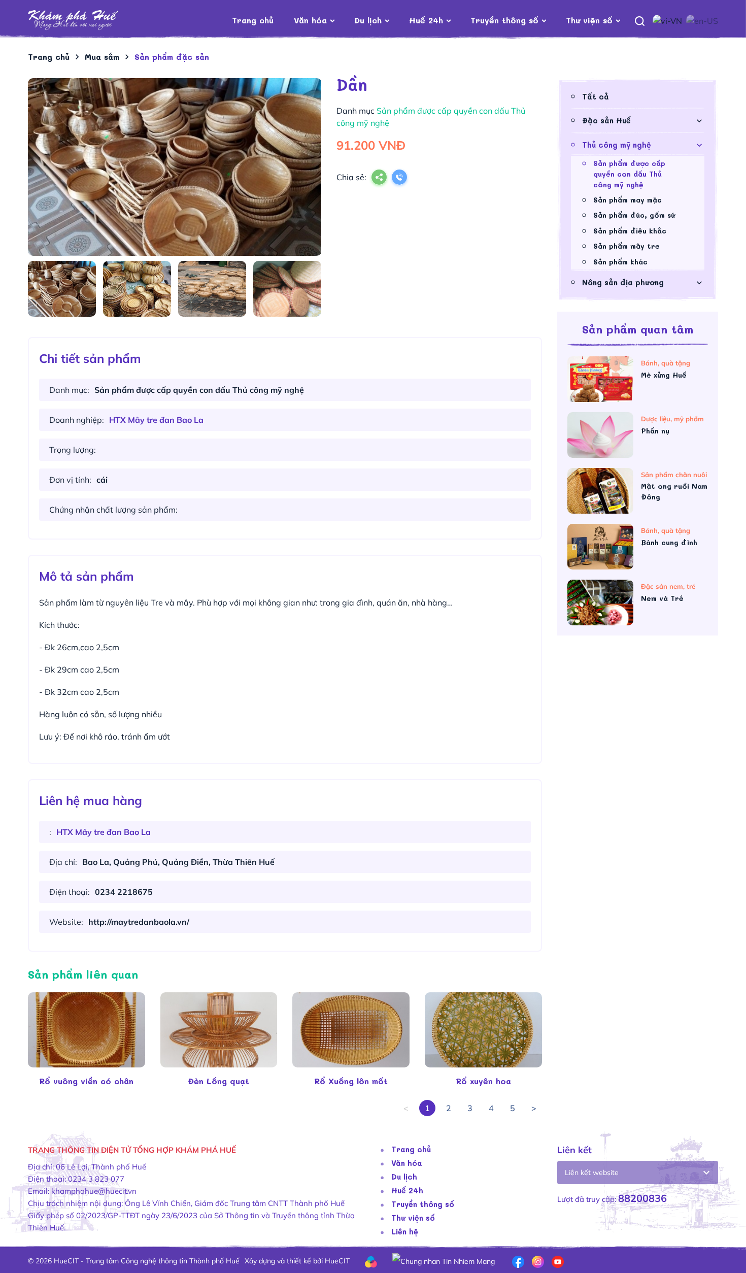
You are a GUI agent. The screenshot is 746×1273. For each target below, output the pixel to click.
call (399, 178)
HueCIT (337, 1260)
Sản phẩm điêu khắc (629, 231)
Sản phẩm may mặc (627, 200)
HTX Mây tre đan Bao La (156, 420)
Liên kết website (592, 1172)
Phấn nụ (656, 431)
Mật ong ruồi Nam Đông (674, 491)
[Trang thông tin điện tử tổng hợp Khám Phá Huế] (88, 20)
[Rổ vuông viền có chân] (86, 1029)
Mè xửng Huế (665, 375)
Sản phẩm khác (620, 261)
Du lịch (368, 20)
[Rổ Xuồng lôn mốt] (351, 1029)
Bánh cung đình (670, 542)
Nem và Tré (663, 598)
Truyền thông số (504, 20)
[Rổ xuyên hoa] (483, 1029)
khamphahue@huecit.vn (94, 1191)
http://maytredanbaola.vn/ (138, 922)
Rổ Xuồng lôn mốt (351, 1081)
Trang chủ (253, 20)
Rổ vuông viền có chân (86, 1081)
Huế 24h (426, 20)
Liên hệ (404, 1231)
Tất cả (595, 96)
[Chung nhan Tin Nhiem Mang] (443, 1260)
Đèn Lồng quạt (218, 1081)
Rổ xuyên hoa (483, 1081)
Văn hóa (310, 20)
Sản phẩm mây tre (626, 246)
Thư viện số (589, 20)
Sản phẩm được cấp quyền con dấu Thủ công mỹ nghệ (629, 173)
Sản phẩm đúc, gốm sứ (634, 215)
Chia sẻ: (351, 177)
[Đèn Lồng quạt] (219, 1029)
